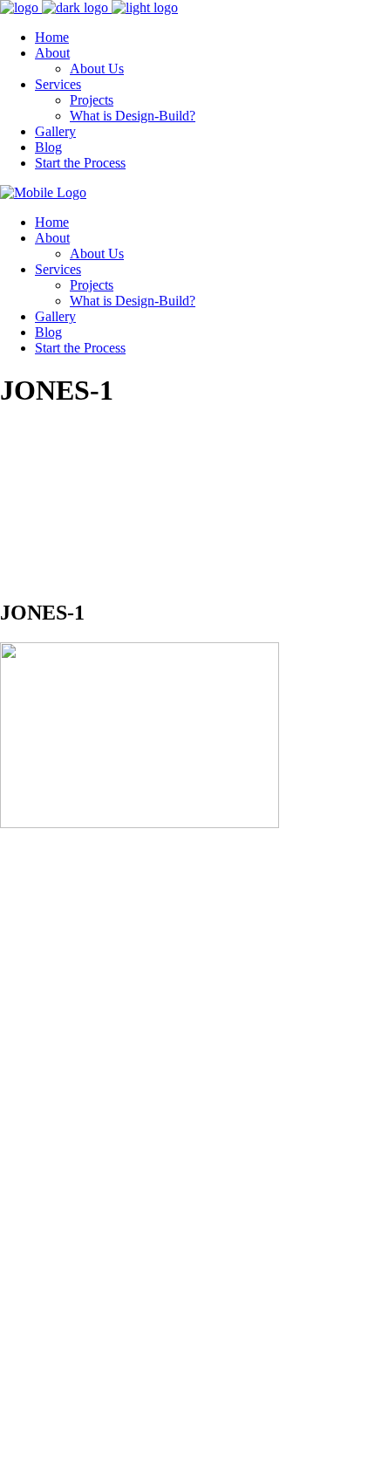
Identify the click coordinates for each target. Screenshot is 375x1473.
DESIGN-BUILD (50, 1198)
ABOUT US (36, 1109)
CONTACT (33, 1139)
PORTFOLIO (39, 1168)
